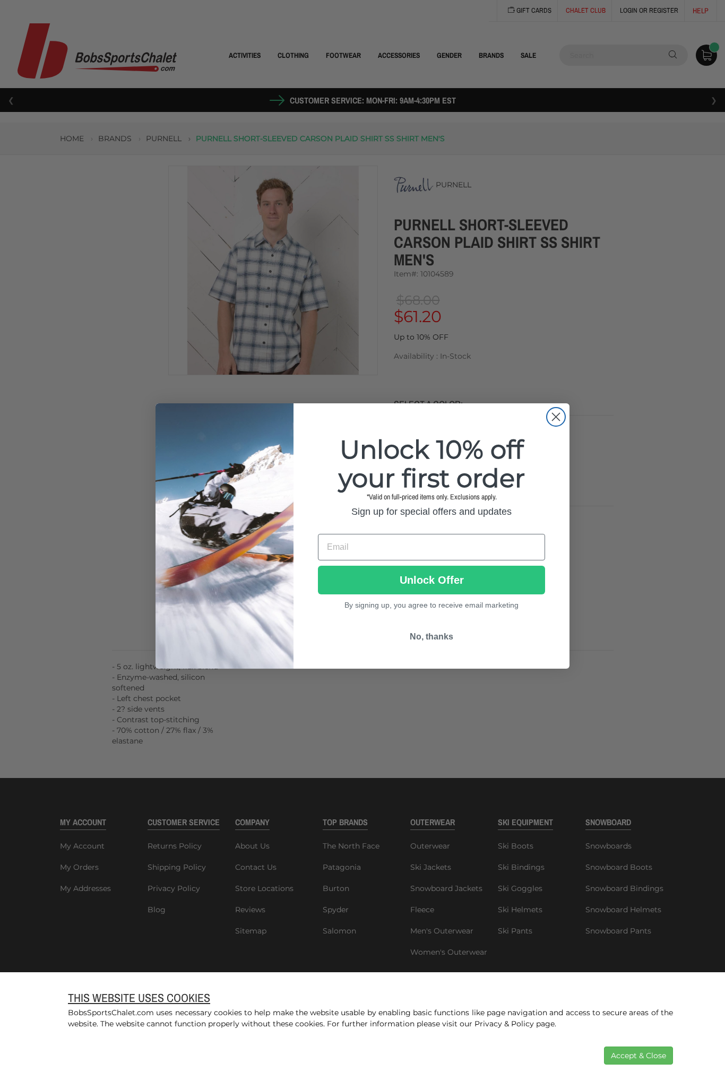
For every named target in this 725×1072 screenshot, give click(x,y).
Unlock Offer (432, 580)
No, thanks (431, 636)
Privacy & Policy (504, 1023)
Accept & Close (638, 1055)
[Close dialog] (556, 417)
